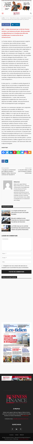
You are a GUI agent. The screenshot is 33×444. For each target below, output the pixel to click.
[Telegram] (22, 152)
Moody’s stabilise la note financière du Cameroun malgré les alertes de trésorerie (20, 220)
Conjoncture (4, 223)
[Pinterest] (14, 152)
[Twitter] (7, 152)
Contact (16, 434)
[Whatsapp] (18, 152)
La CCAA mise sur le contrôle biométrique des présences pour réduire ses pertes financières (20, 227)
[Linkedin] (11, 152)
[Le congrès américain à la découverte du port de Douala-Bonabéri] (6, 213)
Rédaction (8, 18)
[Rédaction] (4, 18)
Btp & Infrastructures (5, 215)
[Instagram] (26, 152)
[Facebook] (3, 152)
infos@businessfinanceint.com (20, 418)
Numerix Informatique (24, 439)
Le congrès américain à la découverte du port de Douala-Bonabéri (20, 212)
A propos (11, 434)
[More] (29, 152)
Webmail (22, 434)
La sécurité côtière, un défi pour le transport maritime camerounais (24, 171)
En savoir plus (25, 415)
